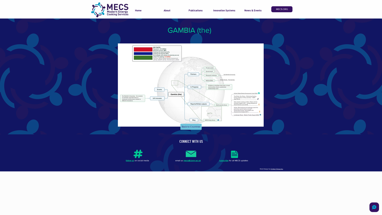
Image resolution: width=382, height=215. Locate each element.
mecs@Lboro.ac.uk (192, 160)
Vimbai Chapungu (277, 169)
